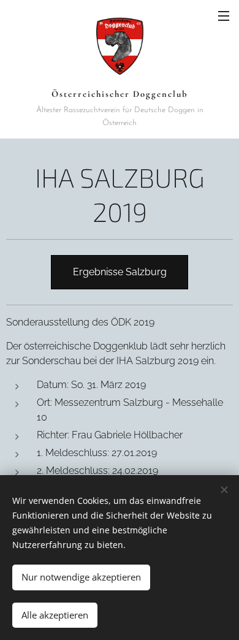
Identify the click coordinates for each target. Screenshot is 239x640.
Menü (223, 15)
